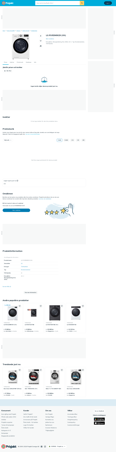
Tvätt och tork (25, 30)
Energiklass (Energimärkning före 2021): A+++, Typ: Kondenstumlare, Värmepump (65, 42)
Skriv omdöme (50, 39)
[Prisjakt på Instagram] (45, 446)
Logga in (107, 3)
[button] (41, 36)
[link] (13, 318)
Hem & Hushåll (11, 30)
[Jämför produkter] (41, 46)
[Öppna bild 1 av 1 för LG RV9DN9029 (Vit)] (21, 46)
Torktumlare (34, 30)
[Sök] (82, 3)
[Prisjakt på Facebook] (42, 446)
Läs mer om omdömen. (45, 199)
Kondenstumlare (25, 269)
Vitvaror (18, 30)
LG (21, 263)
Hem (4, 30)
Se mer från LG (7, 286)
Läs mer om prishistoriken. (32, 134)
